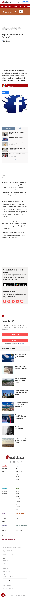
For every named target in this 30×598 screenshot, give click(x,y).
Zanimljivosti (5, 516)
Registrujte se (21, 343)
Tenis (17, 504)
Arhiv (4, 563)
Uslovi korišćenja (7, 571)
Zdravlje (17, 479)
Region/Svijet (14, 28)
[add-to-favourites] (27, 11)
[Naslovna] (3, 595)
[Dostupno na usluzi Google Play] (21, 284)
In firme (17, 528)
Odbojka (18, 501)
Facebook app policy (8, 576)
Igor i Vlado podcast (7, 583)
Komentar (4, 468)
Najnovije (3, 6)
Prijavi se (15, 340)
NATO (3, 471)
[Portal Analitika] (6, 2)
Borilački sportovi (20, 507)
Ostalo (17, 509)
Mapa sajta (5, 574)
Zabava (4, 518)
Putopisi (17, 484)
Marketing (4, 493)
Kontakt (5, 566)
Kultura (4, 525)
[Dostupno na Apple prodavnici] (9, 284)
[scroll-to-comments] (21, 11)
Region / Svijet (20, 513)
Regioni (17, 476)
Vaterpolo (18, 499)
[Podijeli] (16, 11)
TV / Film (4, 533)
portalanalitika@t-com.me (11, 554)
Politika (9, 6)
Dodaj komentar (15, 334)
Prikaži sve (15, 160)
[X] (13, 301)
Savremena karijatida (8, 539)
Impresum (5, 560)
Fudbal (17, 491)
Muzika (4, 530)
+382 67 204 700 (9, 551)
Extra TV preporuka (7, 585)
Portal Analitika (5, 28)
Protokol (4, 474)
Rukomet (18, 496)
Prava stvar (18, 482)
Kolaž (4, 513)
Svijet (19, 28)
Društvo (15, 6)
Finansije (4, 491)
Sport (17, 488)
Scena (3, 528)
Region (17, 516)
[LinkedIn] (21, 301)
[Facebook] (4, 301)
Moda (3, 521)
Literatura (4, 535)
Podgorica (18, 474)
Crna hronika (22, 6)
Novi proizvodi (19, 530)
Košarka (17, 493)
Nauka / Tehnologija (21, 525)
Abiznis (4, 488)
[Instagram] (8, 301)
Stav (17, 468)
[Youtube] (17, 301)
